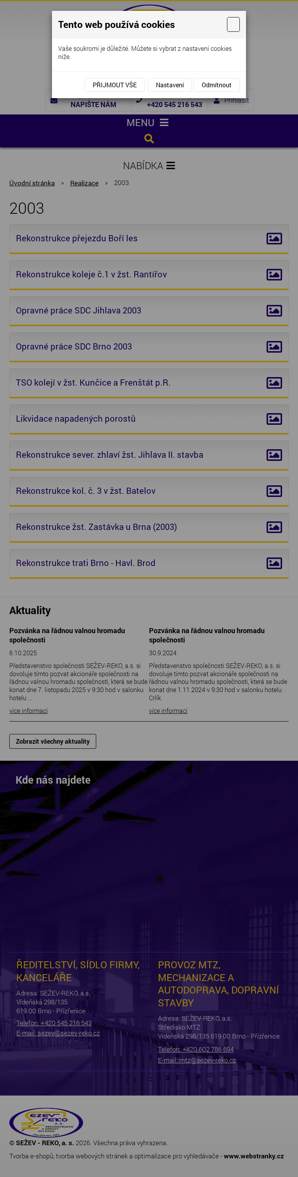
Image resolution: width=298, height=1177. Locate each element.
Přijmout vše (115, 85)
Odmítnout (217, 85)
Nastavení (170, 85)
